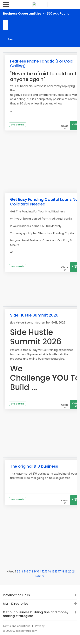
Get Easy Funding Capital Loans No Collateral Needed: (44, 202)
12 (43, 571)
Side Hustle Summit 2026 (34, 315)
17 (59, 571)
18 (63, 571)
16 (56, 571)
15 (53, 571)
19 (66, 571)
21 (73, 571)
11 (40, 571)
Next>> (40, 576)
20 (69, 571)
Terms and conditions (16, 626)
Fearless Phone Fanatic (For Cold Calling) (41, 63)
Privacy (39, 626)
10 (38, 571)
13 (46, 571)
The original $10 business (34, 466)
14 (49, 571)
